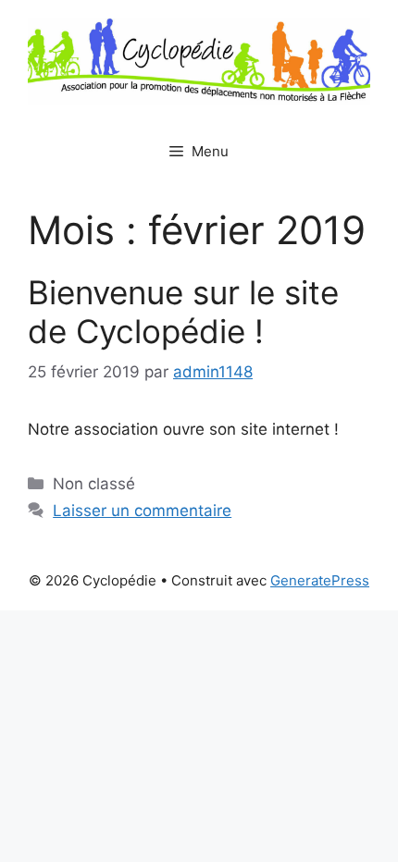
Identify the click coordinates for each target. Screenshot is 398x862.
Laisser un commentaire (142, 510)
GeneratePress (319, 580)
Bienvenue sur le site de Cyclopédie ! (183, 312)
